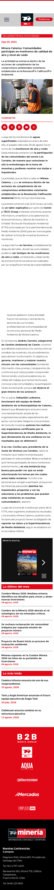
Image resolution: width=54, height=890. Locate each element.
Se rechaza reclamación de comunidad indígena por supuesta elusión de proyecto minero (24, 627)
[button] (4, 127)
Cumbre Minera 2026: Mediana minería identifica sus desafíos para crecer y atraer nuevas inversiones (26, 596)
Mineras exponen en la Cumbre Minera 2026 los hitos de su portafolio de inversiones (24, 658)
